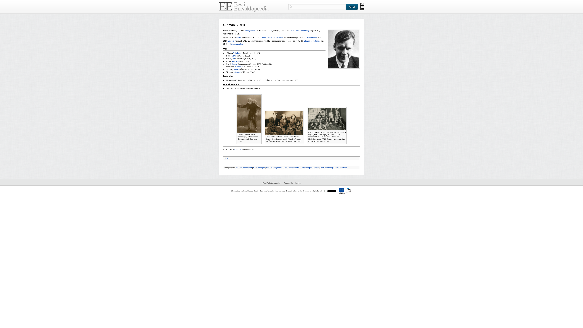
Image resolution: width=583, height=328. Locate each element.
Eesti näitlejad (259, 168)
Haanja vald (250, 31)
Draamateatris (237, 44)
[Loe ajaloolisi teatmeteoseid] (362, 6)
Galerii (227, 158)
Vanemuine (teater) (274, 168)
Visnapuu (239, 67)
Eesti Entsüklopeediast (272, 183)
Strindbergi (237, 53)
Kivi (233, 59)
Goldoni (237, 72)
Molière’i (236, 69)
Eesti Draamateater (291, 168)
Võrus (238, 38)
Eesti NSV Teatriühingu (300, 31)
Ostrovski (236, 61)
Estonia (231, 41)
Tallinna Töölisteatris (311, 41)
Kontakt (298, 183)
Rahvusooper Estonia (310, 168)
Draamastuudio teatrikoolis (272, 38)
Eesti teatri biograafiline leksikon (333, 168)
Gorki (234, 56)
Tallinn (269, 31)
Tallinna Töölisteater (243, 168)
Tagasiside (288, 183)
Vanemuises (312, 38)
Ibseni (234, 64)
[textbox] (319, 6)
